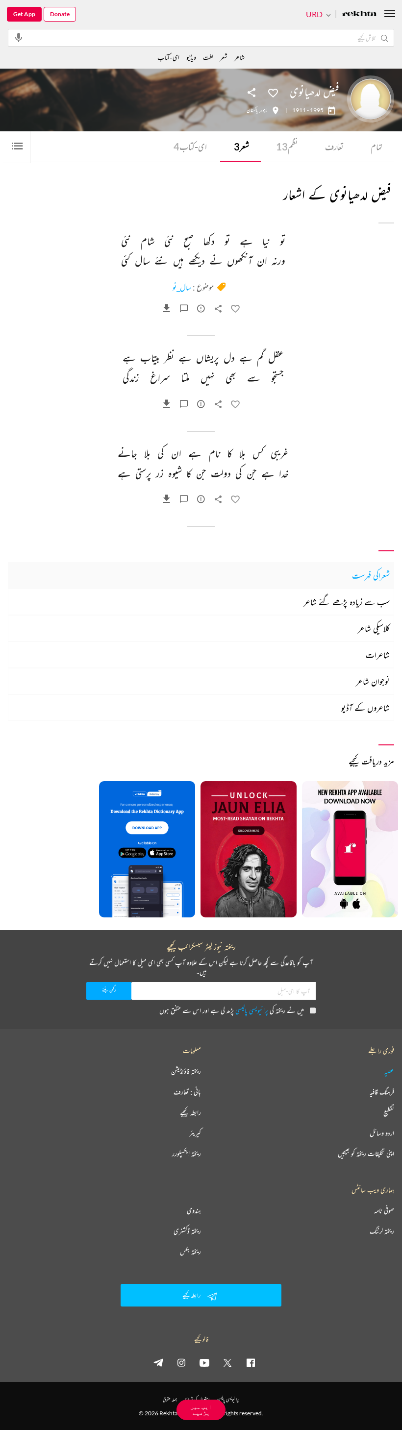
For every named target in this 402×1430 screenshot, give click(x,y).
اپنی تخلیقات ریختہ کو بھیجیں (366, 1154)
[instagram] (181, 1362)
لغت (208, 57)
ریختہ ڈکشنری (187, 1231)
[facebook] (250, 1362)
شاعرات (378, 655)
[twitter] (227, 1362)
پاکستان (252, 110)
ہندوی (194, 1210)
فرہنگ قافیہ (382, 1092)
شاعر (239, 57)
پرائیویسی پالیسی (251, 1010)
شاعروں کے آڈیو (365, 708)
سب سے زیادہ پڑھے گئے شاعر (346, 602)
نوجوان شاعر (373, 681)
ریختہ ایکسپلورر (186, 1154)
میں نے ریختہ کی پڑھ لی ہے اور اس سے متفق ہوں (231, 1010)
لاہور (264, 110)
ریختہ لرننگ (382, 1231)
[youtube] (204, 1362)
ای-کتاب (190, 146)
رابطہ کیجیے (190, 1112)
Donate (60, 14)
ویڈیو (191, 57)
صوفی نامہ (384, 1210)
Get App (24, 14)
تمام (376, 146)
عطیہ (389, 1071)
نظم (287, 146)
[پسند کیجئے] (273, 92)
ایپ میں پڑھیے (201, 1409)
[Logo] (359, 14)
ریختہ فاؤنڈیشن (186, 1071)
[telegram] (158, 1362)
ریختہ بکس (190, 1252)
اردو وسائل (382, 1133)
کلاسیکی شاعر (374, 628)
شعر (241, 146)
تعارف (334, 146)
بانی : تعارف (187, 1092)
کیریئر (195, 1133)
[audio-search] (18, 37)
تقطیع (388, 1112)
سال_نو (182, 287)
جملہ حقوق (170, 1399)
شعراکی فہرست (371, 575)
